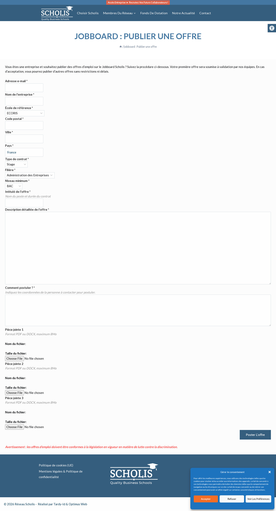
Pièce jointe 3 (14, 398)
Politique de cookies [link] (211, 505)
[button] (269, 472)
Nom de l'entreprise (19, 94)
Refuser (232, 499)
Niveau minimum (17, 181)
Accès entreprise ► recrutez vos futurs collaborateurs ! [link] (138, 2)
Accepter (206, 499)
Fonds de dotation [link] (154, 13)
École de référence (19, 108)
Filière (10, 170)
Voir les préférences (258, 499)
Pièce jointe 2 (14, 364)
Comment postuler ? (20, 287)
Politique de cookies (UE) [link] (56, 465)
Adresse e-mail (16, 81)
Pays (9, 145)
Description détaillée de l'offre (27, 209)
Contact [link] (205, 13)
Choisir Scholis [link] (88, 13)
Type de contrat (17, 159)
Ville (9, 132)
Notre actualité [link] (183, 13)
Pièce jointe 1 (14, 329)
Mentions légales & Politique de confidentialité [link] (242, 505)
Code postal (14, 119)
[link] (272, 28)
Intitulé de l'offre (18, 191)
